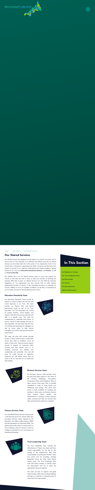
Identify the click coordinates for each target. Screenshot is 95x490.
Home (6, 251)
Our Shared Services (31, 251)
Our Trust (16, 251)
